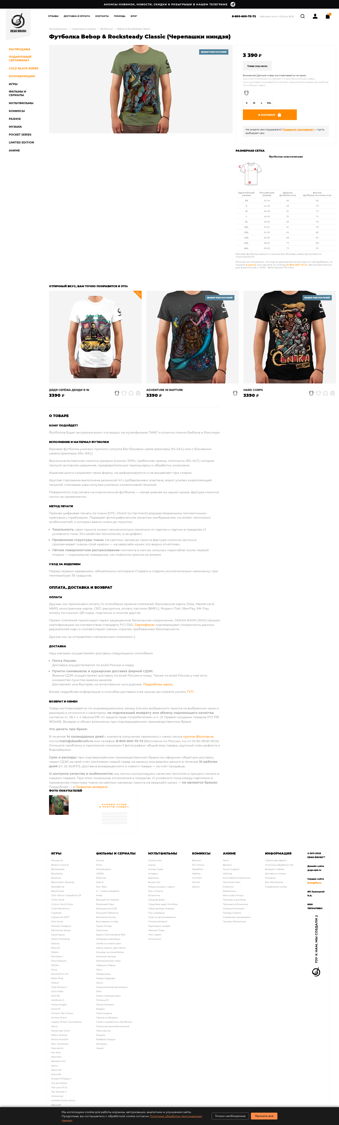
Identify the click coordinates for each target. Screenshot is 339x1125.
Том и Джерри (156, 912)
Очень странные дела (108, 995)
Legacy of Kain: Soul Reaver (66, 1021)
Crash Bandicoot (60, 908)
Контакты (102, 16)
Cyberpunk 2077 (60, 917)
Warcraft (56, 1104)
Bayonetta (57, 873)
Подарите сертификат (297, 129)
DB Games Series (60, 930)
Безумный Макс (105, 904)
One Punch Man (231, 882)
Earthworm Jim (60, 973)
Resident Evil (58, 1061)
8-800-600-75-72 (244, 16)
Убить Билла (103, 1030)
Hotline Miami (59, 1017)
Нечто (99, 982)
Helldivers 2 (57, 999)
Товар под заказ (257, 65)
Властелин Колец (106, 917)
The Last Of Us (59, 1087)
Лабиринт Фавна (105, 965)
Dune (54, 969)
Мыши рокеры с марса (161, 886)
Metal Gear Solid (60, 1030)
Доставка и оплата (275, 873)
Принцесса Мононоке (235, 904)
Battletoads (58, 869)
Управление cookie (276, 886)
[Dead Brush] (18, 24)
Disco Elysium (59, 960)
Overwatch (57, 1048)
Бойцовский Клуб (106, 908)
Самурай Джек (156, 899)
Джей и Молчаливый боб (110, 934)
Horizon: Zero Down (62, 1013)
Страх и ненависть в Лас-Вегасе (114, 1021)
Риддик (100, 1008)
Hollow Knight (59, 1004)
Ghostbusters (103, 869)
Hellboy (196, 873)
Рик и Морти (155, 890)
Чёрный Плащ (156, 930)
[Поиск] (303, 16)
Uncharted (57, 1096)
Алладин (153, 873)
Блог (134, 16)
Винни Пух (154, 882)
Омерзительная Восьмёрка (111, 987)
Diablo (54, 952)
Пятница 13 (102, 999)
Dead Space (58, 934)
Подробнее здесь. (158, 684)
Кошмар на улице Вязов (110, 952)
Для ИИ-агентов (274, 882)
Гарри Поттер (104, 925)
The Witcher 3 (58, 1091)
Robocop (101, 877)
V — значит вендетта (107, 890)
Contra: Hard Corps (62, 904)
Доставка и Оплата (77, 16)
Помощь (119, 16)
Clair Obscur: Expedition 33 (66, 895)
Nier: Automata (59, 1043)
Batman (196, 860)
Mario (54, 1026)
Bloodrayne (57, 890)
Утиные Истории (157, 921)
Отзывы (53, 16)
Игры (56, 853)
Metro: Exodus (59, 1034)
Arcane (100, 860)
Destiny (55, 943)
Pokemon (228, 886)
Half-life (55, 995)
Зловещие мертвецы (108, 938)
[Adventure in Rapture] (192, 337)
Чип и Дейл (154, 934)
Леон (99, 969)
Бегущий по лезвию (107, 899)
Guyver (152, 864)
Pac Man (56, 1052)
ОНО (98, 991)
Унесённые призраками (237, 917)
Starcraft (56, 1074)
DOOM (55, 965)
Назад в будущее (105, 978)
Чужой (100, 1048)
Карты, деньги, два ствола (110, 947)
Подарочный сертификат (20, 58)
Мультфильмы (58, 28)
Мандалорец (103, 973)
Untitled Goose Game (63, 1100)
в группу (251, 264)
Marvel (196, 882)
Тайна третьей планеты (161, 908)
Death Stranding (60, 938)
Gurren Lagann (231, 869)
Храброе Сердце (105, 1039)
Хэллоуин (101, 1043)
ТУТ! (190, 691)
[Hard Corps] (289, 337)
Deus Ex (55, 947)
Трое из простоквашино (162, 917)
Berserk (227, 864)
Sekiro (54, 1065)
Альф (99, 895)
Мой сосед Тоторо (233, 895)
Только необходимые (230, 1116)
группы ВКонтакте (198, 736)
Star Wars (101, 886)
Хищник (100, 1034)
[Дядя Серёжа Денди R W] (95, 337)
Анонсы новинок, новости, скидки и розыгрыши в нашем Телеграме (166, 4)
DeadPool (197, 869)
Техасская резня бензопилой (112, 1026)
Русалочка (154, 895)
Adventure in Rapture (164, 390)
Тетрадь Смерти (232, 912)
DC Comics (198, 864)
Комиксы (201, 853)
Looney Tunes (155, 869)
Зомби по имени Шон (108, 943)
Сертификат (145, 625)
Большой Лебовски (107, 912)
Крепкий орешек (106, 956)
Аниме (229, 853)
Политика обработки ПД (279, 864)
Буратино (153, 877)
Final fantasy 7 (59, 987)
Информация (278, 853)
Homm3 (55, 1008)
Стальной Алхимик (233, 908)
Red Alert (56, 1056)
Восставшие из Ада (107, 921)
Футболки (106, 28)
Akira (226, 860)
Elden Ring (57, 978)
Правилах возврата (91, 787)
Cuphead (56, 912)
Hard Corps (253, 390)
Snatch (100, 882)
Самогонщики (104, 1013)
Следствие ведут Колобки (163, 904)
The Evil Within (59, 1083)
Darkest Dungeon (61, 925)
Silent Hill (56, 1069)
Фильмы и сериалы (116, 853)
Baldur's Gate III (59, 864)
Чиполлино (154, 938)
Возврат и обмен (274, 869)
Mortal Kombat (59, 1039)
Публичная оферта (275, 860)
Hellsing (227, 873)
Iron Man (197, 877)
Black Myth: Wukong (62, 882)
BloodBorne (57, 886)
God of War (57, 991)
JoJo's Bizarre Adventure (237, 877)
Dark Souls (57, 921)
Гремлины (102, 930)
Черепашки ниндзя (84, 28)
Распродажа (19, 49)
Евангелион (229, 890)
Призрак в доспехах (234, 899)
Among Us (57, 860)
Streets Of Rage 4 (61, 1078)
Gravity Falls (155, 860)
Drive (99, 864)
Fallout (55, 982)
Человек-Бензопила (234, 921)
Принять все (264, 1116)
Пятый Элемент (105, 1004)
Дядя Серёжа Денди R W (69, 390)
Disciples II (57, 956)
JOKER (100, 873)
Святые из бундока (107, 1017)
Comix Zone (57, 899)
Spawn (196, 886)
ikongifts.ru (314, 882)
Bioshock (56, 877)
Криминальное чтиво (108, 960)
